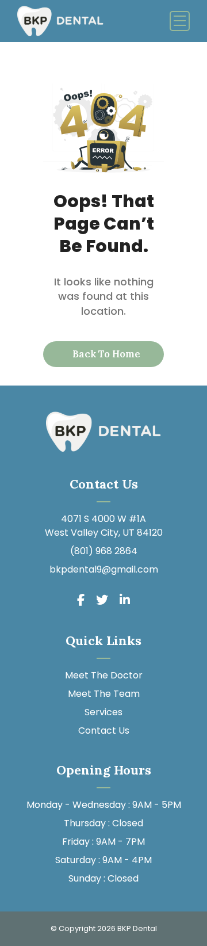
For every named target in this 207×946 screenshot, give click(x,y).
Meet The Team (104, 693)
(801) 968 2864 (103, 551)
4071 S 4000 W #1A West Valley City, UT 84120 (104, 525)
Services (103, 712)
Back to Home (105, 354)
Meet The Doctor (104, 675)
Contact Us (103, 730)
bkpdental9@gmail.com (103, 569)
